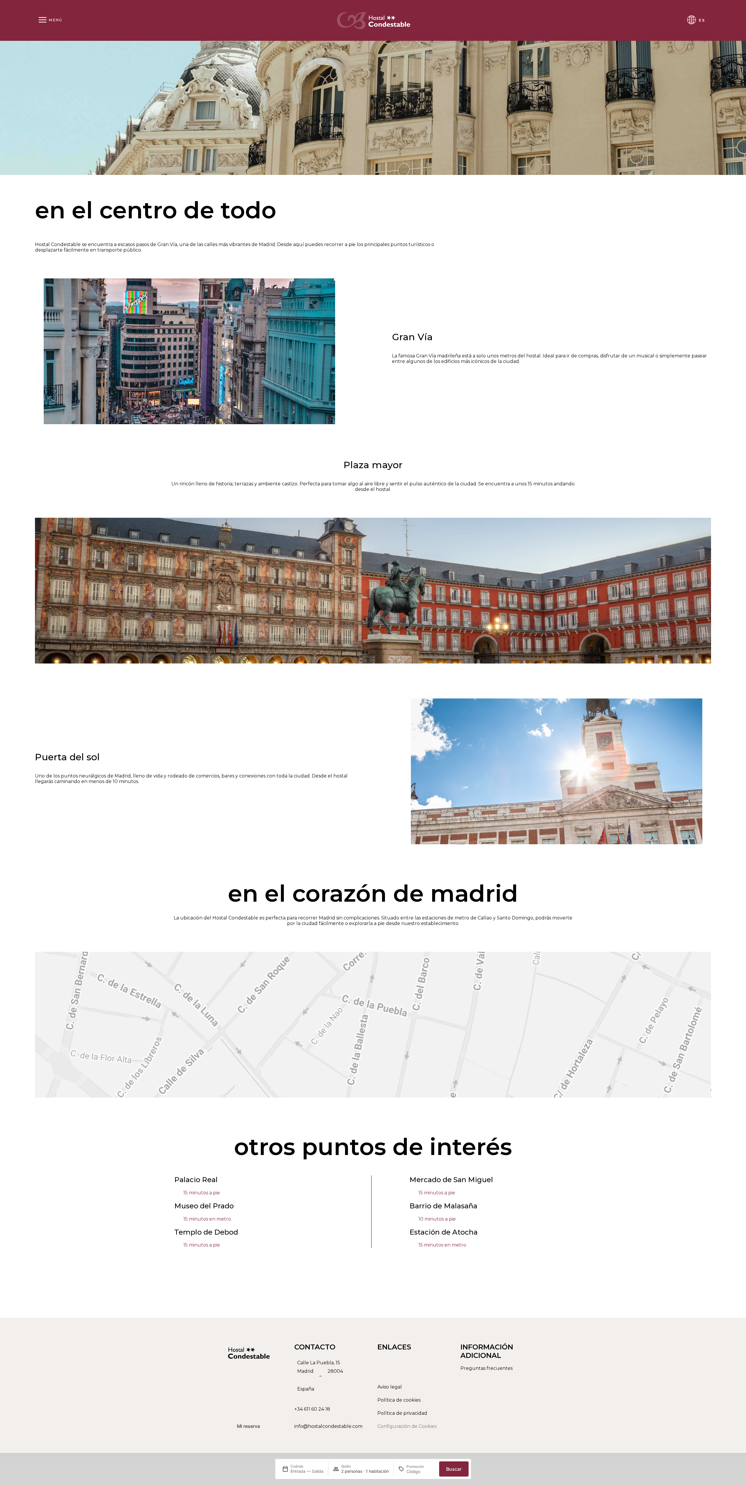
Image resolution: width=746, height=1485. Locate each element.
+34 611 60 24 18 (312, 1409)
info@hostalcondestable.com (328, 1426)
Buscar (454, 1469)
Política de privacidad (402, 1413)
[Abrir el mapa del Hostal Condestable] (331, 1376)
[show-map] (373, 1025)
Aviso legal (389, 1387)
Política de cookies (398, 1400)
